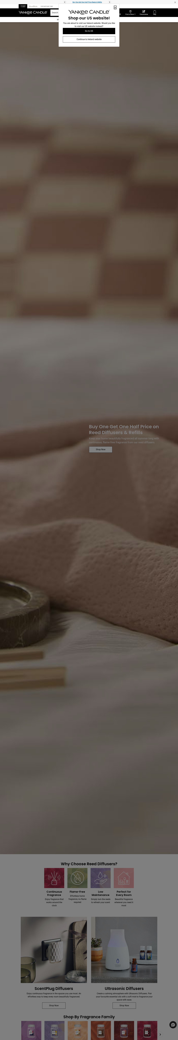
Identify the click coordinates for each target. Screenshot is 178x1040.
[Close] (115, 7)
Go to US (89, 31)
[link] (89, 13)
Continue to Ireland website (89, 39)
